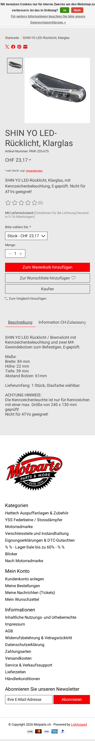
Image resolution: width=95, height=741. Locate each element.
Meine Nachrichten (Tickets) (30, 592)
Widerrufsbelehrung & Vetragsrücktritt (38, 637)
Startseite (12, 38)
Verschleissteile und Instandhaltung (37, 533)
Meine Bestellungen (22, 585)
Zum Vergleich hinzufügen (27, 298)
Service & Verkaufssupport (28, 665)
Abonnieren (72, 699)
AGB (9, 631)
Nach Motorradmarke (24, 560)
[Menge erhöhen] (20, 253)
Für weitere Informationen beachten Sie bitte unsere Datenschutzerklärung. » (48, 19)
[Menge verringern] (10, 253)
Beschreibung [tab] (20, 322)
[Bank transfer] (30, 731)
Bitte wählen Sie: (18, 227)
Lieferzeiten (15, 672)
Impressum (15, 624)
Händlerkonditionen (22, 678)
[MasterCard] (38, 731)
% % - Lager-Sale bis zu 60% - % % (35, 547)
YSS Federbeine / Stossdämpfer (33, 519)
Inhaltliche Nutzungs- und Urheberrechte (40, 617)
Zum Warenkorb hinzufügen (47, 267)
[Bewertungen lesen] (21, 203)
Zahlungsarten (18, 651)
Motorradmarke (19, 526)
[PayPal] (63, 731)
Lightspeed (79, 724)
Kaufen (47, 288)
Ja (64, 10)
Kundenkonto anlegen (24, 579)
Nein (77, 10)
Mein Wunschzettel (22, 599)
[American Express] (54, 731)
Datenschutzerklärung (24, 644)
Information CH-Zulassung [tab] (62, 322)
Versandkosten (34, 170)
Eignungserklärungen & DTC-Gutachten (40, 540)
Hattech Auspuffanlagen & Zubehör (36, 513)
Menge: (10, 245)
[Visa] (46, 731)
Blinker (11, 554)
